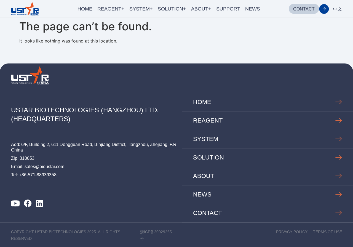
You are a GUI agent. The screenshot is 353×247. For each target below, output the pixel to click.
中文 (337, 9)
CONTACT (304, 9)
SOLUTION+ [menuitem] (172, 9)
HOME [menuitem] (84, 9)
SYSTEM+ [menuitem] (141, 9)
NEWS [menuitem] (252, 9)
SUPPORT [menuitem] (228, 9)
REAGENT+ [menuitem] (110, 9)
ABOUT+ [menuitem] (201, 9)
